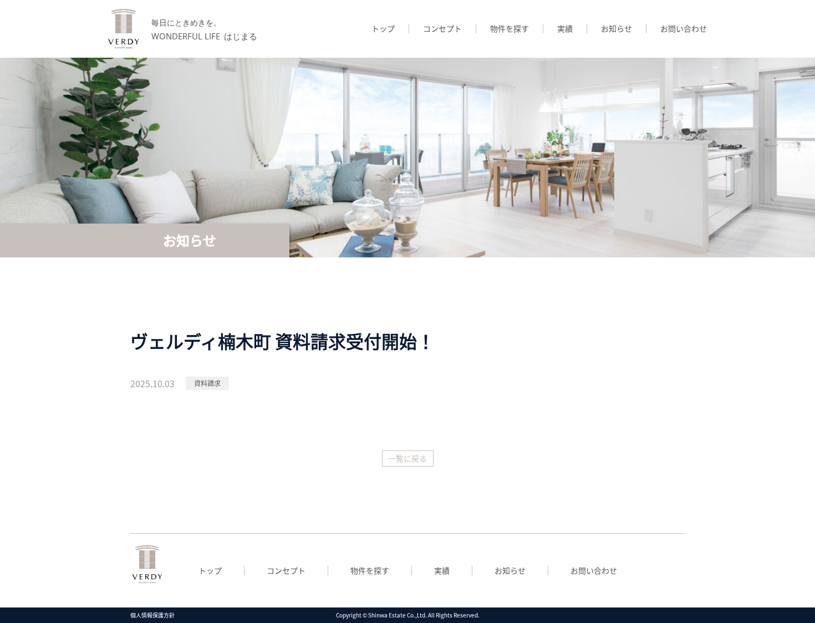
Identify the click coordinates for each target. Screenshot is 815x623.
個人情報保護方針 (152, 615)
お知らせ (616, 28)
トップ (383, 28)
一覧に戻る (407, 458)
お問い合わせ (683, 28)
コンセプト (442, 28)
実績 (565, 28)
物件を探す (509, 28)
